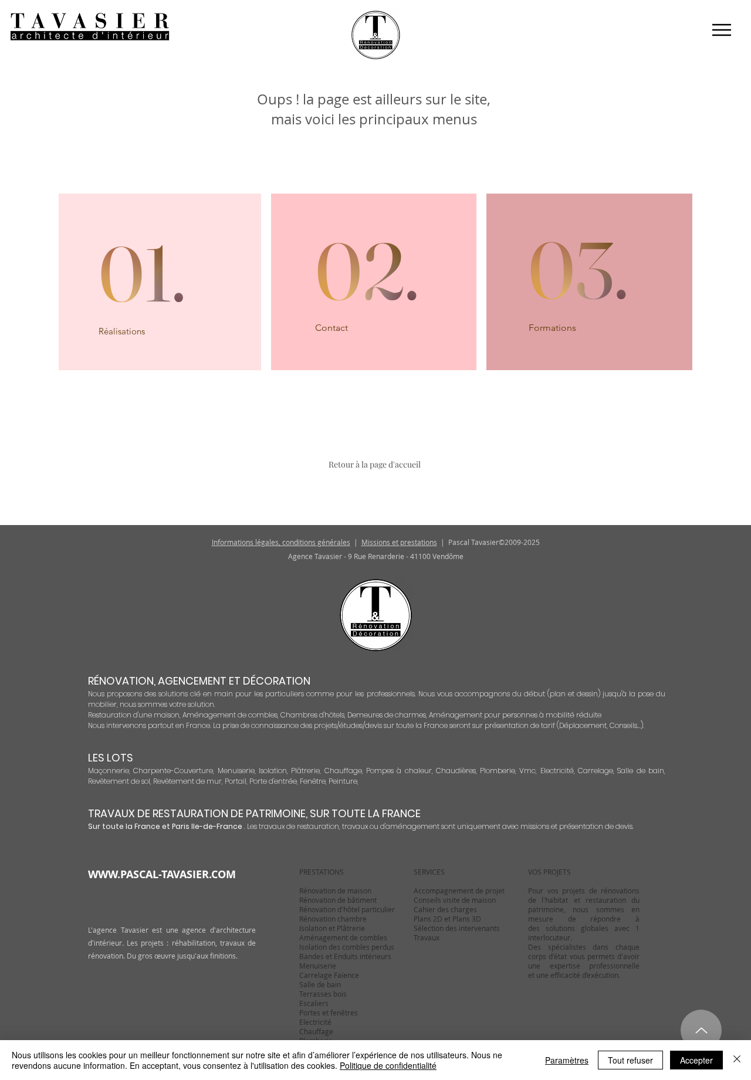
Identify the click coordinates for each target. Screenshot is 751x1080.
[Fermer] (737, 1060)
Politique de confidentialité (388, 1065)
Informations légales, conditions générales (281, 542)
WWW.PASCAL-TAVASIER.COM (162, 874)
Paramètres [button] (566, 1060)
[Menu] (721, 30)
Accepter (696, 1060)
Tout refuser (630, 1060)
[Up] (701, 1030)
